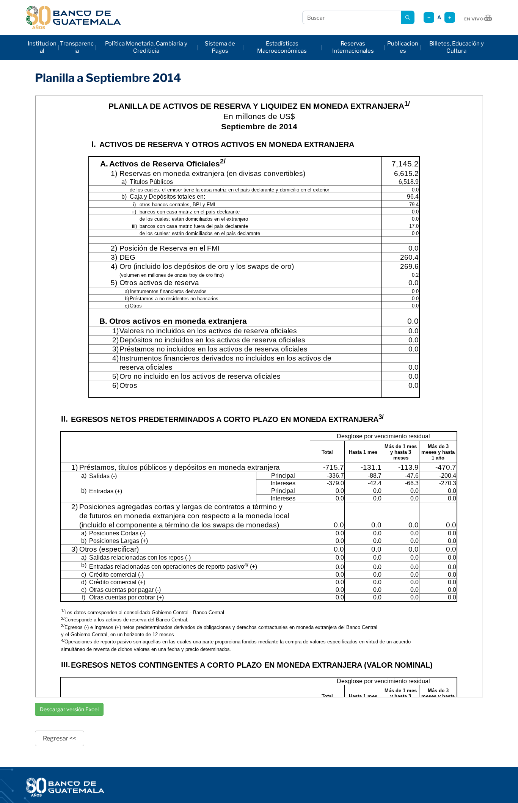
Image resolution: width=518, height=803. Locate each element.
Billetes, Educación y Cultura (456, 47)
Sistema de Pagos (220, 47)
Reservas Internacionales (353, 47)
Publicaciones (402, 47)
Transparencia (77, 47)
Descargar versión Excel (69, 709)
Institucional (42, 47)
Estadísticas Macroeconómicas (282, 47)
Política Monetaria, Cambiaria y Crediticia (146, 47)
